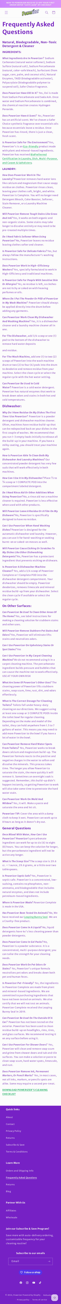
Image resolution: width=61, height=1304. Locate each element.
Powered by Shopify (31, 1295)
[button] (6, 12)
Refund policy (49, 1295)
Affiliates (11, 1210)
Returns (10, 1138)
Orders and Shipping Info (20, 1170)
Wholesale (11, 1217)
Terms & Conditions (17, 1151)
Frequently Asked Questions (21, 1177)
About (9, 1117)
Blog (8, 1191)
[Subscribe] (49, 1261)
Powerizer (17, 1295)
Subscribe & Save (15, 1145)
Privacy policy (23, 1300)
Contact (10, 1124)
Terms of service (39, 1300)
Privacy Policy (13, 1131)
